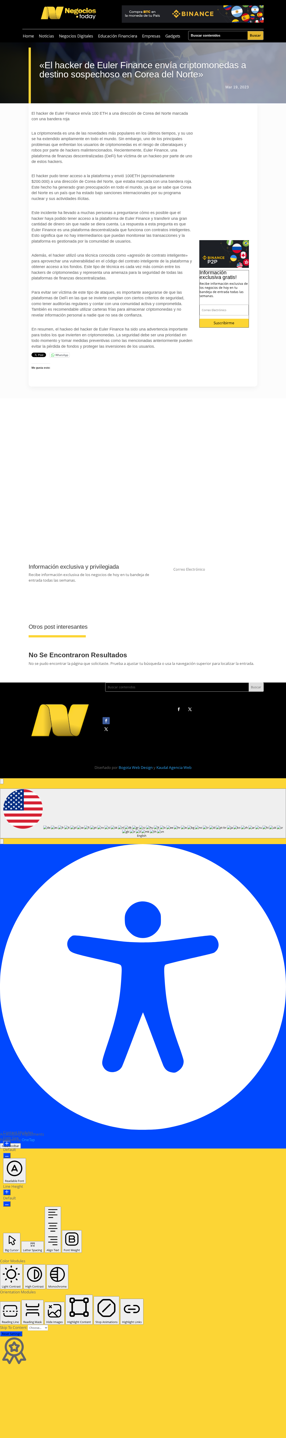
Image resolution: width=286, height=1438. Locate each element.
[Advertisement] (224, 173)
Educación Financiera (117, 36)
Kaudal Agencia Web (173, 767)
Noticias (46, 36)
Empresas (151, 36)
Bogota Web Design (136, 767)
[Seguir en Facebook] (178, 709)
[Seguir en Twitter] (189, 709)
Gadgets (173, 36)
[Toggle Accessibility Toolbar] (2, 781)
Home (28, 36)
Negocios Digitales (76, 36)
